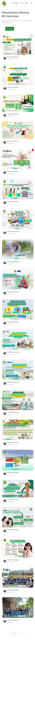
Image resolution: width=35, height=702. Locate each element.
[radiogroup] (24, 3)
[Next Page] (25, 633)
